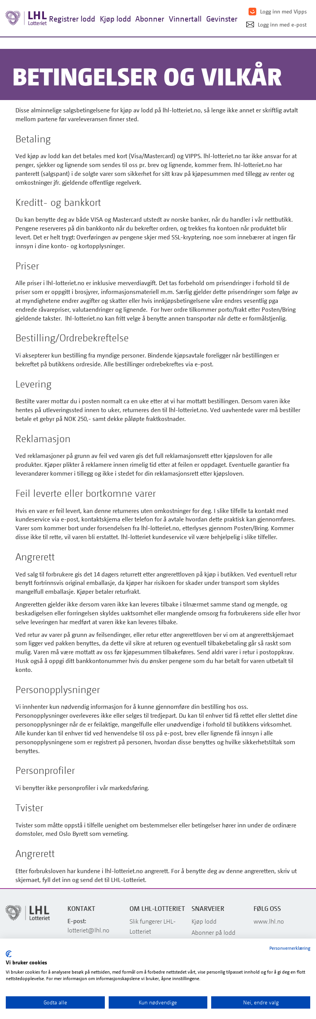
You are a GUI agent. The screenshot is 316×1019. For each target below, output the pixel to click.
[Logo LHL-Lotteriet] (27, 18)
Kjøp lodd (204, 921)
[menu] (143, 18)
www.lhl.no (269, 921)
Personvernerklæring (289, 948)
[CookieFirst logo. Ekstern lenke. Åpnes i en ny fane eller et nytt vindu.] (9, 954)
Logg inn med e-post (282, 24)
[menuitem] (72, 18)
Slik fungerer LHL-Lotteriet (152, 926)
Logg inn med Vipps (283, 11)
